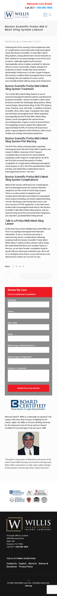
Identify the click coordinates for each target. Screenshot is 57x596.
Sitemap (28, 586)
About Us (32, 563)
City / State (12, 323)
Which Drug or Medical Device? (21, 345)
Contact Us (12, 563)
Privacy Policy (26, 566)
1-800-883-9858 (43, 7)
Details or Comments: (17, 368)
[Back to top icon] (29, 580)
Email (10, 334)
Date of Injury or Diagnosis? (20, 357)
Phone (10, 311)
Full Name (12, 300)
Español (22, 563)
